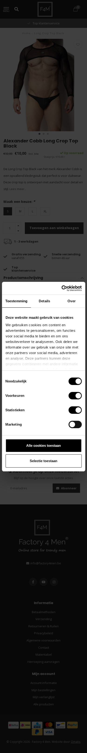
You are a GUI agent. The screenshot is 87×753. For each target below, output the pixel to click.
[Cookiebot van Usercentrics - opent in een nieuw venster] (62, 288)
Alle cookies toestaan (43, 445)
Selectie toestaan (43, 461)
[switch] (71, 395)
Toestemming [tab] (16, 301)
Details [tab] (44, 301)
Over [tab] (71, 301)
